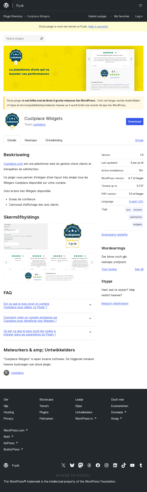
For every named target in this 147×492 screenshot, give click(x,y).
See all (139, 269)
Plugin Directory (13, 16)
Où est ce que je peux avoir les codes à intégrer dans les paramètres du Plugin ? (30, 332)
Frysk (15, 465)
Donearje (119, 412)
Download (134, 121)
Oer (6, 399)
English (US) (136, 201)
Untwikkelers (83, 412)
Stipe (78, 406)
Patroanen (46, 418)
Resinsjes (31, 140)
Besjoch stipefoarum (114, 303)
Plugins (44, 412)
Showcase (46, 399)
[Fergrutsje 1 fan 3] (43, 228)
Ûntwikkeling (53, 140)
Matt (9, 436)
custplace (39, 124)
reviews (137, 209)
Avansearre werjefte (114, 234)
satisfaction (136, 217)
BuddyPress (13, 449)
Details (11, 140)
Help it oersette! (98, 26)
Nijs (6, 406)
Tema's (44, 406)
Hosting (9, 412)
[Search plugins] (41, 38)
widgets (137, 224)
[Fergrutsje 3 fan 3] (89, 257)
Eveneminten (119, 406)
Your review (109, 269)
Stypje (139, 140)
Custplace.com (13, 163)
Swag (116, 418)
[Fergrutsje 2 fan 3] (89, 228)
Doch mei (117, 399)
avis (128, 209)
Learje (79, 399)
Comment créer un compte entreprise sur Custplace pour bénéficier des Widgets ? (30, 319)
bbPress (11, 443)
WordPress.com (16, 430)
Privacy (8, 418)
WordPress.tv (86, 418)
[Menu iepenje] (141, 5)
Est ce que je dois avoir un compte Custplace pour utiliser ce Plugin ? (26, 305)
